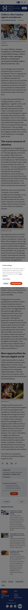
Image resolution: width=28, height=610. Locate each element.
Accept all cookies (16, 283)
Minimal (6, 283)
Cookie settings (6, 279)
